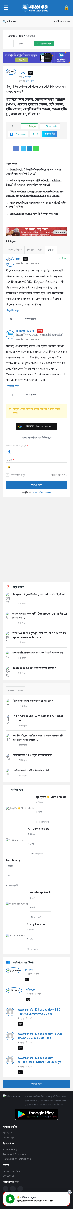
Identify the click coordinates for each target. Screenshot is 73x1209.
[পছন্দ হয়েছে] (9, 126)
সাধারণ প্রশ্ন (30, 80)
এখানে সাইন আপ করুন (42, 492)
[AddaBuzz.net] (36, 8)
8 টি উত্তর (23, 745)
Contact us (8, 1175)
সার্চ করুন (12, 21)
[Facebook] (5, 1189)
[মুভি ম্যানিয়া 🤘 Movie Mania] (20, 809)
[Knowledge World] (17, 904)
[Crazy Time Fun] (15, 936)
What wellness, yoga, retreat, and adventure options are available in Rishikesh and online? (35, 193)
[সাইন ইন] (66, 8)
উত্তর (20, 690)
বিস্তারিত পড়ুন (13, 310)
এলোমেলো (51, 249)
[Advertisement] (36, 539)
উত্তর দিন (50, 133)
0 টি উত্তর (22, 642)
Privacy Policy (10, 1149)
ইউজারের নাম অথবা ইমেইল (17, 445)
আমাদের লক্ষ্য (8, 1137)
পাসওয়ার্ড (10, 460)
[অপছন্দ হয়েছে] (17, 126)
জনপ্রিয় (11, 690)
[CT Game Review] (16, 840)
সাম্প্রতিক (30, 249)
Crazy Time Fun (36, 924)
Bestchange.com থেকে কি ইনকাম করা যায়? (34, 214)
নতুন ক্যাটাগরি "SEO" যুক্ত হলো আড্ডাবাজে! (32, 754)
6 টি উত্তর (23, 775)
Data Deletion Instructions (17, 1159)
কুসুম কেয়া (29, 969)
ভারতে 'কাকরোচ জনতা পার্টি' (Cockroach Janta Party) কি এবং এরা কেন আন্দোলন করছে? (34, 182)
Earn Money (13, 860)
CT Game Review (38, 828)
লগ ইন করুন (36, 1083)
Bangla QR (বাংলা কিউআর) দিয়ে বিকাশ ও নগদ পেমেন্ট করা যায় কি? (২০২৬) (33, 171)
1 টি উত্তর (22, 603)
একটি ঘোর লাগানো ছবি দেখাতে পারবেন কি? (31, 770)
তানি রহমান (30, 989)
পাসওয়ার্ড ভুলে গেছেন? (59, 474)
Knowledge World (40, 892)
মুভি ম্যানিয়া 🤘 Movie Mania (51, 796)
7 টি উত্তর (23, 760)
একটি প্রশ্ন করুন (62, 21)
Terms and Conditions (14, 1154)
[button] (36, 1199)
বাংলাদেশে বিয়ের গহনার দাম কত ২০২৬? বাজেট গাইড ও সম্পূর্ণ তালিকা (36, 204)
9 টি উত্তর (23, 725)
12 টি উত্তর (23, 706)
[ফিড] (20, 1189)
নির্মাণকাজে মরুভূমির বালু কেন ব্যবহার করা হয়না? (33, 700)
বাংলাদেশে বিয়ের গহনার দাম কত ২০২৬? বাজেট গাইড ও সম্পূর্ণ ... (39, 652)
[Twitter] (13, 1189)
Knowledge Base (12, 1171)
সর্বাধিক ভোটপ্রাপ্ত (15, 249)
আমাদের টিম (7, 1132)
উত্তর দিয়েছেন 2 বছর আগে (27, 264)
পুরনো (40, 249)
